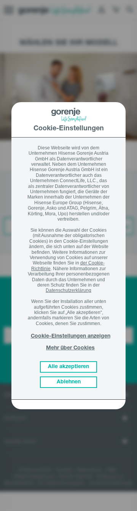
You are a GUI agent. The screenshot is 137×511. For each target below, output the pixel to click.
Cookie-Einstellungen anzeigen (70, 336)
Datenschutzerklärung (68, 290)
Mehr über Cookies (70, 348)
